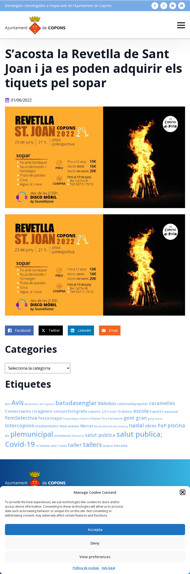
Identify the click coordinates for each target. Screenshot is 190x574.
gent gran (135, 418)
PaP (162, 425)
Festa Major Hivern (76, 418)
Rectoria (78, 435)
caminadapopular (132, 403)
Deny (95, 543)
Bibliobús (107, 403)
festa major (50, 418)
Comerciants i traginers (28, 411)
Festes (95, 418)
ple (7, 436)
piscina (176, 425)
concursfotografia (70, 411)
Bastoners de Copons (39, 404)
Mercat (86, 425)
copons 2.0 (97, 411)
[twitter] (163, 5)
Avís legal (108, 568)
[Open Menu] (181, 25)
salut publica (100, 435)
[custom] (181, 5)
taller (75, 444)
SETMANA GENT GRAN (51, 446)
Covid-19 (113, 412)
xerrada (120, 445)
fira (104, 418)
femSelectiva (21, 417)
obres (151, 426)
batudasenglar (76, 403)
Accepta (95, 529)
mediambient (47, 426)
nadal (136, 425)
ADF (7, 404)
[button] (182, 492)
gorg (151, 418)
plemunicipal (31, 434)
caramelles (162, 403)
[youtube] (172, 5)
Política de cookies (86, 568)
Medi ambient (69, 426)
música (123, 426)
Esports (156, 411)
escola (141, 410)
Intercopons (19, 425)
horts (159, 418)
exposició (171, 412)
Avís (17, 402)
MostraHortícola (105, 426)
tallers (92, 444)
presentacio (62, 436)
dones (126, 411)
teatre (108, 445)
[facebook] (154, 5)
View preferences (95, 556)
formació (115, 418)
